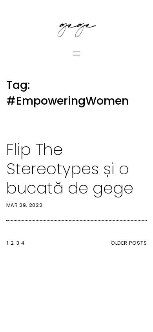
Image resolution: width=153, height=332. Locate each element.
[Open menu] (76, 53)
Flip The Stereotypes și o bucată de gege (69, 168)
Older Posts (129, 243)
